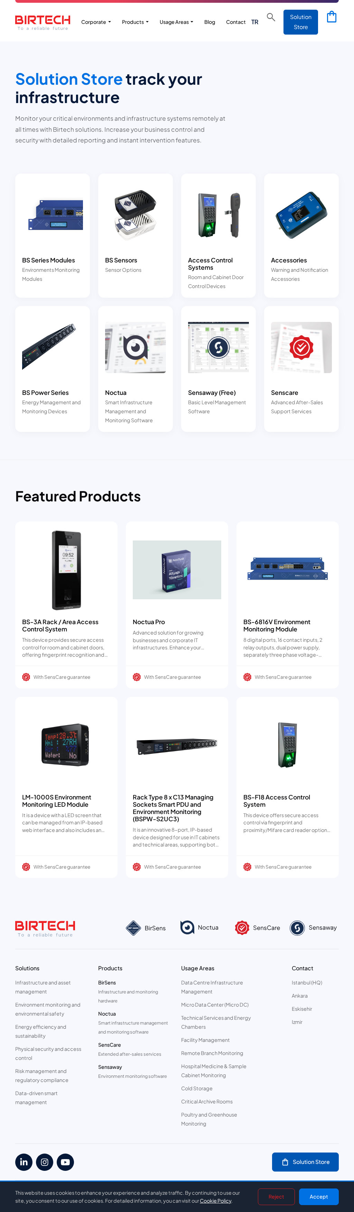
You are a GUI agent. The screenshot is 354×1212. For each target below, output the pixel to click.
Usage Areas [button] (174, 22)
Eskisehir (302, 1009)
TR (255, 22)
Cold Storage (197, 1088)
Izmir (297, 1022)
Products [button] (133, 22)
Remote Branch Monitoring (212, 1053)
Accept (319, 1196)
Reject (276, 1196)
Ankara (300, 995)
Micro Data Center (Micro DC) (215, 1004)
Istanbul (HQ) (307, 982)
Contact (236, 22)
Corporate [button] (94, 22)
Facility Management (205, 1040)
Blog (209, 22)
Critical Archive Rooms (207, 1101)
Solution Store (300, 21)
